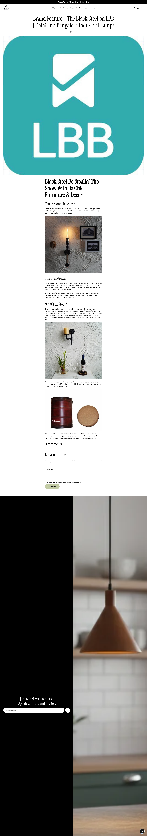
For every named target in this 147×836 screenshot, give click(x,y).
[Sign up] (67, 710)
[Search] (134, 8)
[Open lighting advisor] (142, 831)
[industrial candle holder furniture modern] (73, 350)
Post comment (52, 486)
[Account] (138, 8)
